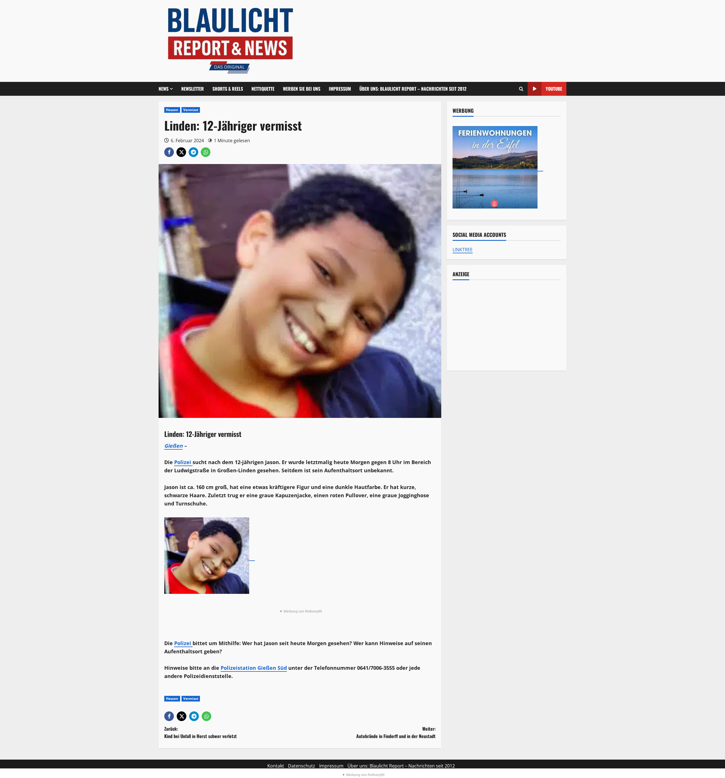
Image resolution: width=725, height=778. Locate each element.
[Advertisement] (507, 325)
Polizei (183, 462)
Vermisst (191, 109)
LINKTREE (463, 249)
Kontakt (275, 766)
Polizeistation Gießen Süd (254, 667)
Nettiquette (262, 88)
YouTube (554, 88)
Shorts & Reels (227, 88)
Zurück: (200, 732)
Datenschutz (301, 766)
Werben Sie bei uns (301, 88)
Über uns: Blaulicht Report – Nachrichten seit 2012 (412, 88)
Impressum (340, 88)
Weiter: (396, 732)
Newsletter (192, 88)
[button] (521, 88)
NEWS (164, 88)
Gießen (173, 445)
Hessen (172, 109)
